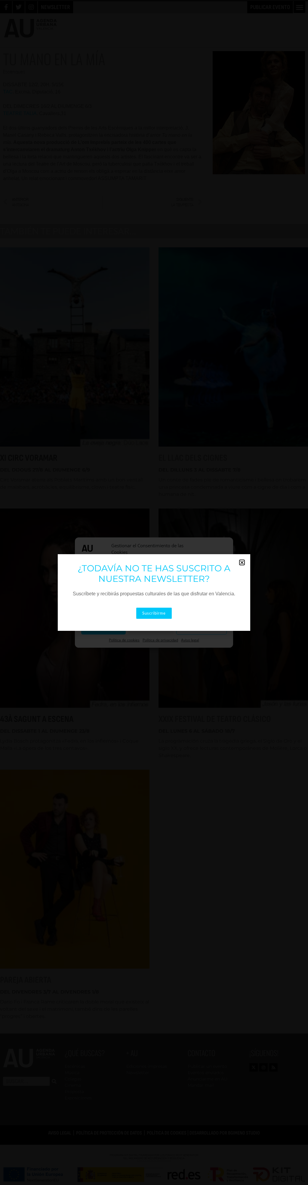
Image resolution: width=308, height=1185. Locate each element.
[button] (242, 562)
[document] (154, 592)
